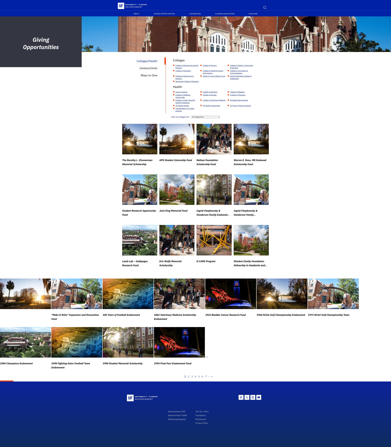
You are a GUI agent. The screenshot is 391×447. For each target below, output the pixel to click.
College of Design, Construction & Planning (241, 66)
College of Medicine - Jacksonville (183, 96)
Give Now (253, 14)
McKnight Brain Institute (239, 100)
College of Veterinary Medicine (214, 100)
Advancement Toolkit (177, 415)
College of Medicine (237, 92)
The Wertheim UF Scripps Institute (184, 110)
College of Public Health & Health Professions (185, 101)
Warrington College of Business (187, 81)
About (136, 14)
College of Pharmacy (237, 95)
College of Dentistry (210, 92)
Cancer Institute (181, 92)
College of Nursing (209, 95)
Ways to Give (149, 75)
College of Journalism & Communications (239, 72)
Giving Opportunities (164, 14)
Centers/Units (148, 68)
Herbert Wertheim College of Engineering (241, 77)
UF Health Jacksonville (211, 106)
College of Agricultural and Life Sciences (186, 66)
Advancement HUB (176, 411)
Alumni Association (224, 14)
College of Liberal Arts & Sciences (184, 77)
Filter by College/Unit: (180, 117)
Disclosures (201, 419)
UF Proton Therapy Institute (240, 106)
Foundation (195, 14)
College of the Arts (210, 65)
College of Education (183, 71)
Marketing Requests (177, 419)
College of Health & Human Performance (213, 72)
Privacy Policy (202, 423)
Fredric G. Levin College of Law (214, 76)
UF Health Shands (182, 106)
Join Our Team (202, 411)
